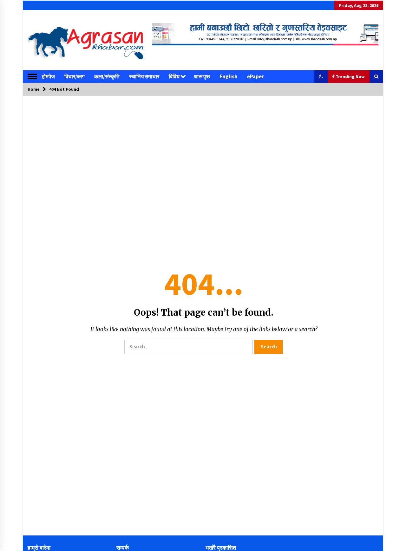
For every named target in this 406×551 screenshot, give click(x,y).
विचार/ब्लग (74, 76)
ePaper (255, 76)
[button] (321, 76)
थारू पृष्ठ (202, 76)
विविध (174, 76)
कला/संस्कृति (107, 76)
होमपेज (48, 76)
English (228, 76)
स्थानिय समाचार (144, 76)
